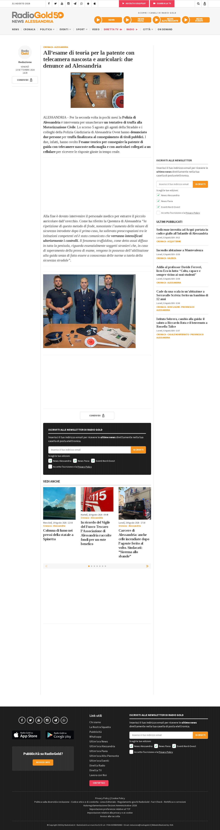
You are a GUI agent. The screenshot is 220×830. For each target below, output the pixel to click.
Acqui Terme (174, 241)
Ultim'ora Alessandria (102, 746)
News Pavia (83, 461)
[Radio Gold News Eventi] (196, 20)
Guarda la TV (163, 3)
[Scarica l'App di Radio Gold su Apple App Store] (26, 735)
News (15, 29)
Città (147, 29)
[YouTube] (62, 3)
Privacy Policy (85, 467)
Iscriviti (138, 450)
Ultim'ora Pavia (98, 751)
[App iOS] (94, 3)
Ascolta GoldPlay (135, 3)
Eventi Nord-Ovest (105, 461)
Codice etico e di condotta (84, 802)
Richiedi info (43, 762)
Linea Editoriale (108, 802)
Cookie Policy (118, 798)
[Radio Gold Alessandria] (38, 16)
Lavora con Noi (98, 775)
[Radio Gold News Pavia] (137, 20)
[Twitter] (55, 3)
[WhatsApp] (81, 3)
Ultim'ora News (98, 741)
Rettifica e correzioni (175, 802)
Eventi (64, 29)
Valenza (171, 258)
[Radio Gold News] (108, 20)
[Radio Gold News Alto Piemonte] (166, 20)
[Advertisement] (97, 184)
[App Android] (88, 3)
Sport (80, 29)
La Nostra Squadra (100, 727)
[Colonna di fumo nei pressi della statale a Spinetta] (59, 503)
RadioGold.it (69, 825)
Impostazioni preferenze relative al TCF (110, 809)
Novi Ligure (173, 307)
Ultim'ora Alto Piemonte (104, 756)
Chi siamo (95, 722)
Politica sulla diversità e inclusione (51, 802)
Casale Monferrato (178, 334)
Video (96, 29)
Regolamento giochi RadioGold (133, 802)
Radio (130, 29)
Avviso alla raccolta (110, 816)
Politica (46, 29)
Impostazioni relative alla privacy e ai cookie (110, 813)
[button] (25, 80)
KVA (171, 825)
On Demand (165, 29)
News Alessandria (62, 461)
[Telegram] (75, 3)
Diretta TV (111, 29)
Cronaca (29, 29)
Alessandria (61, 47)
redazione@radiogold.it (140, 825)
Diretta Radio (97, 765)
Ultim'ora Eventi (99, 761)
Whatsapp (95, 737)
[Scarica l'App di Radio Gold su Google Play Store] (60, 735)
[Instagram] (68, 3)
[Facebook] (49, 3)
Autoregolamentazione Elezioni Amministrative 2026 (110, 805)
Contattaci (99, 783)
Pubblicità (95, 732)
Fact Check (156, 802)
